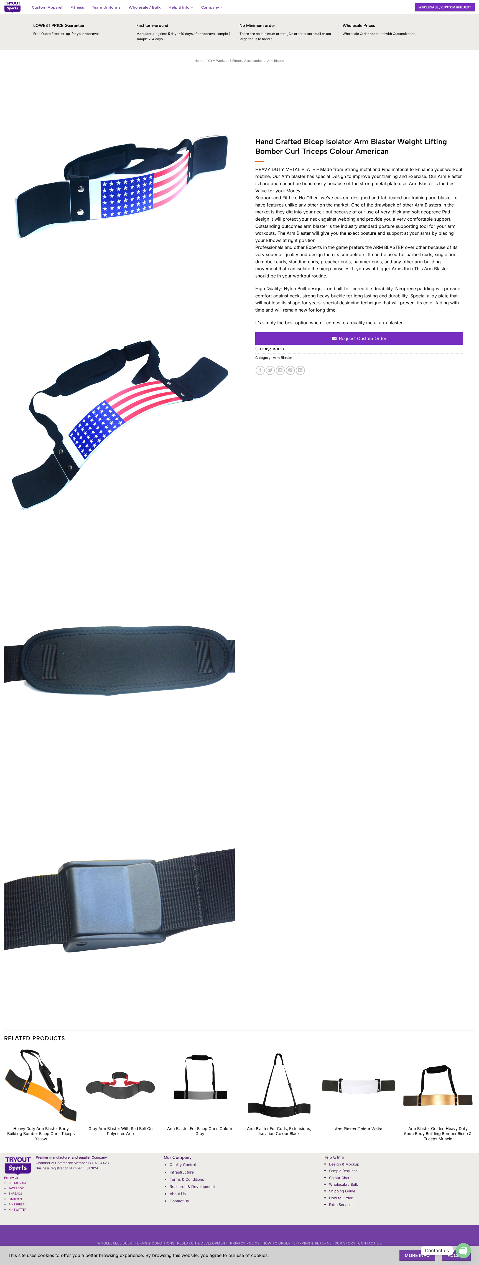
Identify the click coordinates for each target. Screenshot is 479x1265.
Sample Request (343, 1171)
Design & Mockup (344, 1164)
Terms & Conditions (187, 1179)
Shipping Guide (342, 1191)
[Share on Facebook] (260, 370)
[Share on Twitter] (270, 370)
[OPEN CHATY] (463, 1250)
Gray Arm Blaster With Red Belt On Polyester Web (120, 1131)
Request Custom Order (362, 338)
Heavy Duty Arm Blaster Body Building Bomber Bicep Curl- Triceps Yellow (41, 1133)
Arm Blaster (275, 61)
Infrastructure (182, 1172)
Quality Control (183, 1164)
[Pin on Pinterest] (290, 370)
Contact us (179, 1201)
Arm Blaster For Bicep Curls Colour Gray (199, 1131)
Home (199, 61)
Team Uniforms (106, 7)
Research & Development (192, 1186)
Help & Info (179, 7)
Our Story (345, 1243)
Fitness (77, 7)
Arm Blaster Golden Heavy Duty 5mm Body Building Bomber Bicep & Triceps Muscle (438, 1133)
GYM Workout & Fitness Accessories (235, 61)
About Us (178, 1194)
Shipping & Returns (312, 1243)
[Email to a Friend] (280, 370)
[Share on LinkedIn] (300, 370)
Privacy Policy (245, 1243)
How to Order (341, 1198)
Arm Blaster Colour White (358, 1128)
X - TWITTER (18, 1209)
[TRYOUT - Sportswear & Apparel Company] (12, 7)
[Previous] (4, 1100)
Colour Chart (340, 1177)
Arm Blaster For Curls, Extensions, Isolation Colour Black (279, 1131)
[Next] (474, 1100)
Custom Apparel (47, 7)
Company (210, 7)
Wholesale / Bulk (144, 7)
